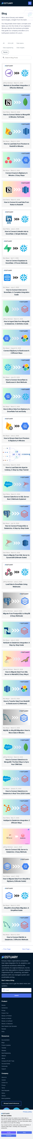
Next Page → (26, 949)
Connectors (5, 1007)
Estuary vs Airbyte (6, 1018)
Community (5, 1066)
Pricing (3, 1010)
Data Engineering (6, 1053)
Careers (4, 1080)
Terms (3, 1087)
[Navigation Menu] (29, 3)
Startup (4, 1095)
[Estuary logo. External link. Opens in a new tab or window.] (5, 1113)
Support (4, 1069)
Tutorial (5, 52)
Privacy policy (27, 1112)
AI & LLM (10, 43)
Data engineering (8, 47)
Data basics (20, 43)
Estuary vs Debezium (7, 1023)
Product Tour (5, 1013)
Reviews (4, 1029)
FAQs (3, 1031)
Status (3, 1093)
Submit (17, 995)
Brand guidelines (6, 1098)
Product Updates (6, 1045)
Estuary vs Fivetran (7, 1015)
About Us (4, 1077)
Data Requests (5, 1090)
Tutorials (4, 1047)
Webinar (4, 1055)
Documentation (6, 1040)
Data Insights (20, 47)
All (3, 43)
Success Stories (6, 1063)
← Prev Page (6, 949)
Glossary (4, 1050)
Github (3, 1058)
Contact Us (4, 1082)
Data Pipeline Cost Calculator (9, 1026)
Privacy (4, 1085)
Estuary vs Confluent (7, 1021)
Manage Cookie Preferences (11, 1103)
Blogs (3, 1042)
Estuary (4, 1005)
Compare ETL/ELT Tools (8, 1061)
